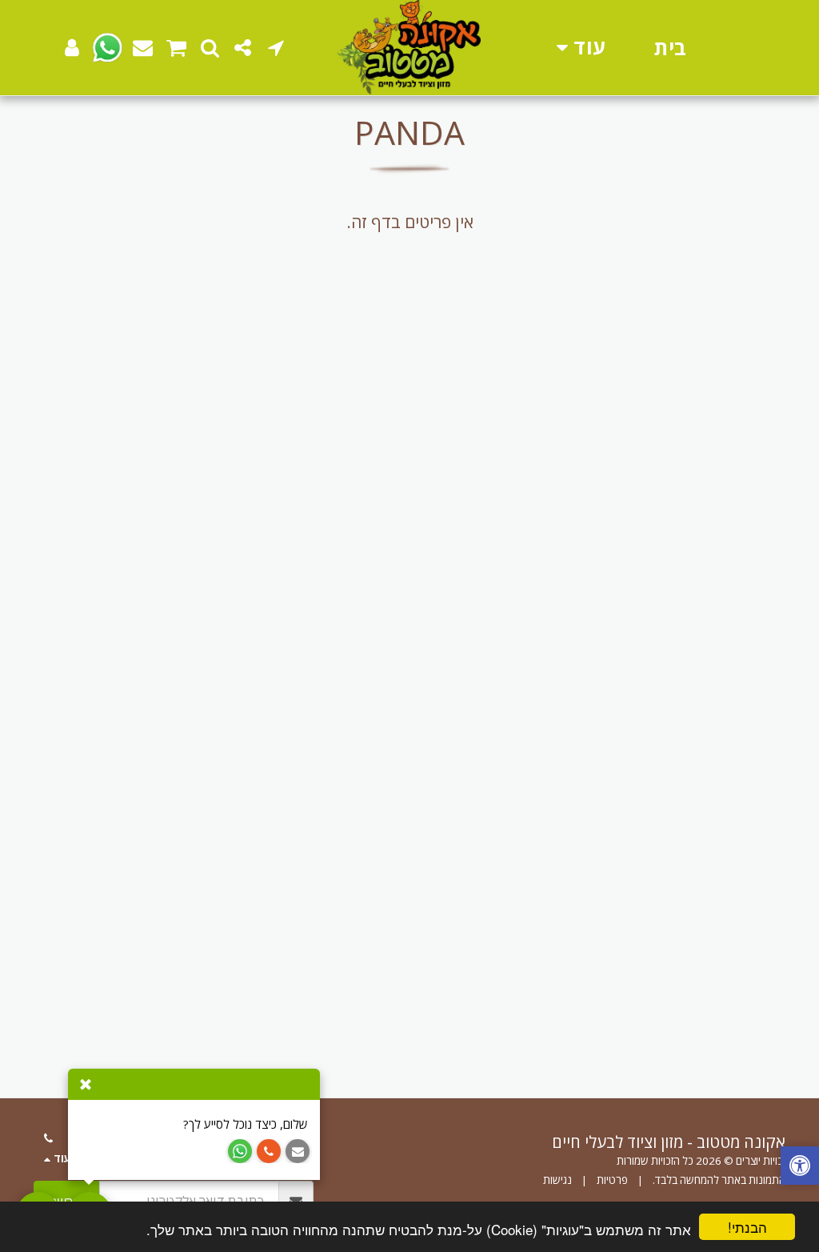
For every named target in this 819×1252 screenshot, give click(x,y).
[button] (275, 48)
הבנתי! (747, 1227)
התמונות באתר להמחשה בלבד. (719, 1180)
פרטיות (612, 1180)
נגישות (557, 1180)
